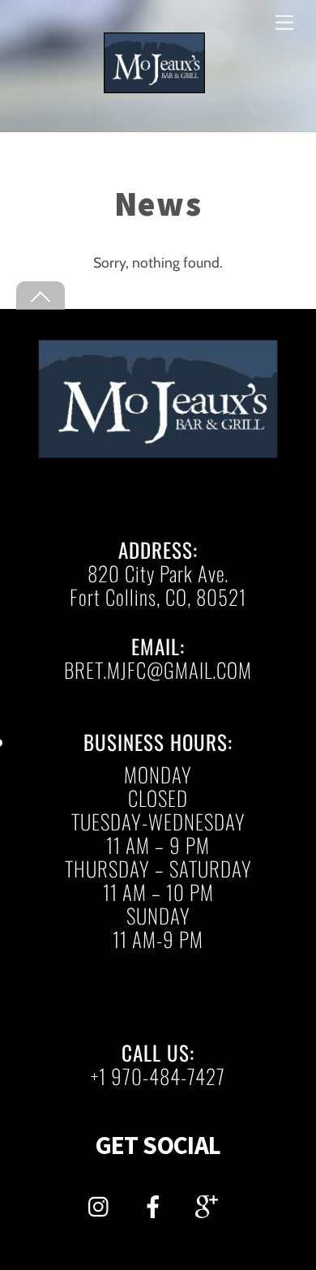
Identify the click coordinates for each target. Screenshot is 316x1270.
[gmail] (209, 1203)
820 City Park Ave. (158, 573)
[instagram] (102, 1203)
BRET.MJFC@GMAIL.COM (158, 669)
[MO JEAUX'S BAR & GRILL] (154, 86)
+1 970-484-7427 (158, 1076)
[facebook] (156, 1203)
